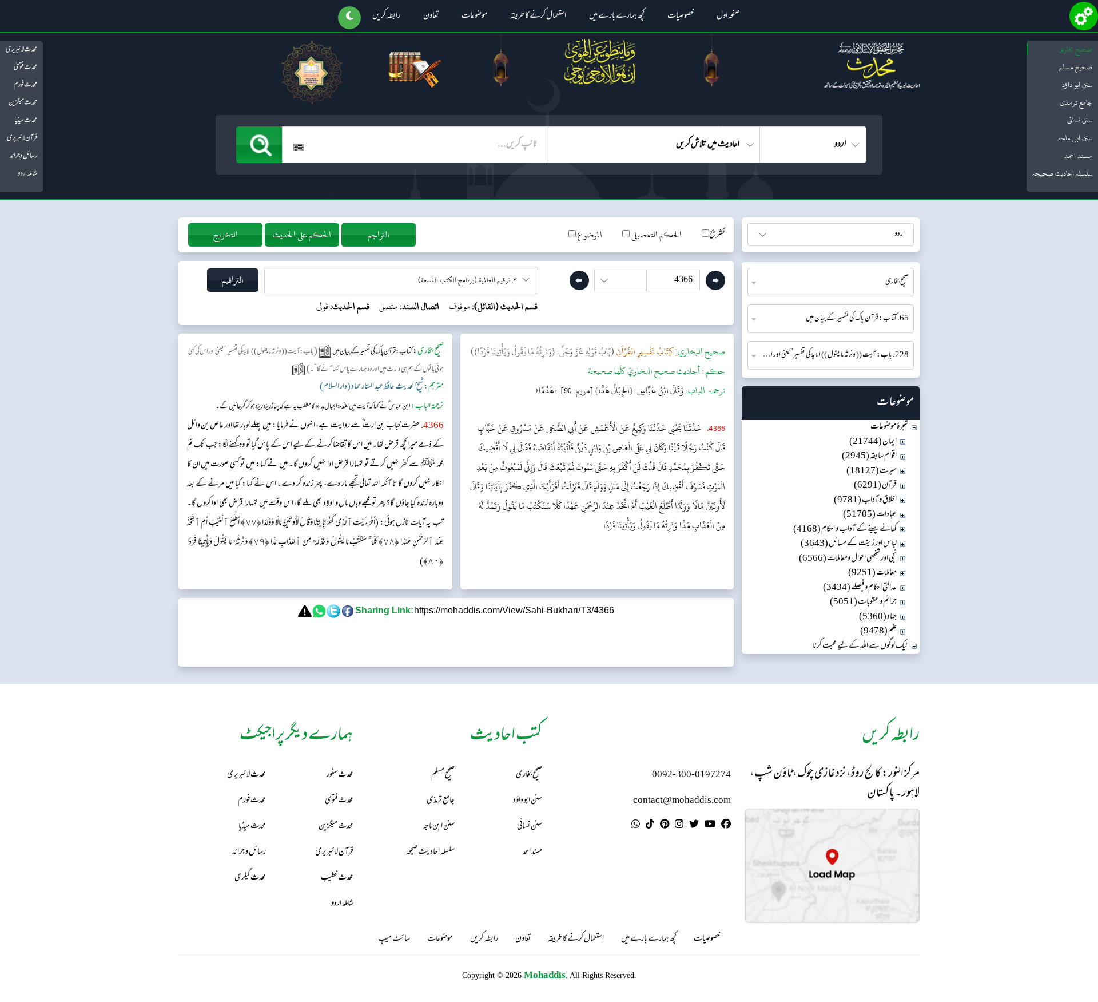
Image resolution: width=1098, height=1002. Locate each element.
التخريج (225, 235)
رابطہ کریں (386, 16)
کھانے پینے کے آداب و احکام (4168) (845, 529)
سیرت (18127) (871, 471)
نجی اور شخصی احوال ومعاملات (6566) (848, 558)
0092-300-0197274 (691, 775)
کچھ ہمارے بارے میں (617, 16)
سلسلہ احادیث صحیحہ (1062, 173)
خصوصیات (680, 16)
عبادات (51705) (870, 514)
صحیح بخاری (1075, 49)
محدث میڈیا (25, 121)
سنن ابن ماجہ (1075, 138)
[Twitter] (694, 825)
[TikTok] (650, 825)
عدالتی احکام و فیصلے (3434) (860, 588)
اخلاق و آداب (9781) (865, 500)
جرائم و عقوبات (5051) (863, 602)
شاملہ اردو (27, 174)
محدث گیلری (250, 878)
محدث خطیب (337, 878)
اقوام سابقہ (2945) (869, 456)
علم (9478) (878, 631)
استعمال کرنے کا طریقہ (538, 16)
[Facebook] (726, 825)
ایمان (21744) (873, 442)
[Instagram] (679, 825)
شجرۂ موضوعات (889, 427)
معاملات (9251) (872, 573)
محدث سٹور (340, 775)
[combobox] (830, 282)
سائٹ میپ (394, 939)
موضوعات (474, 16)
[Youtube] (710, 825)
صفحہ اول (728, 16)
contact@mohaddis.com (682, 801)
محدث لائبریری (21, 50)
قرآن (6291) (875, 485)
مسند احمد (1078, 156)
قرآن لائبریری (22, 138)
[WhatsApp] (635, 825)
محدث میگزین (23, 103)
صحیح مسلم (1075, 67)
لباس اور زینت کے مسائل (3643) (849, 544)
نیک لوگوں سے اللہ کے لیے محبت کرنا (860, 646)
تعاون (431, 16)
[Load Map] (832, 865)
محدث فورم (25, 85)
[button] (349, 17)
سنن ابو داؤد (1077, 85)
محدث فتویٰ (25, 67)
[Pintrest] (664, 825)
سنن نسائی (1079, 120)
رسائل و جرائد (23, 156)
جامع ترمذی (1076, 102)
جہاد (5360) (878, 617)
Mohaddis (545, 974)
